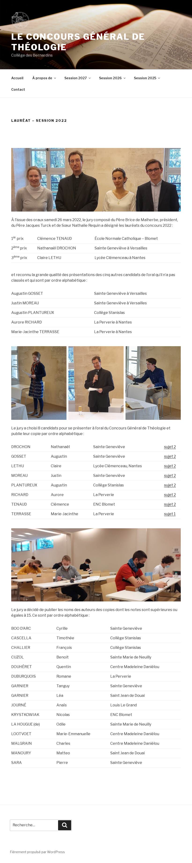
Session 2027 (75, 78)
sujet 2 (170, 447)
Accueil (17, 78)
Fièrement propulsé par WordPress (37, 852)
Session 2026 (110, 78)
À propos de (42, 78)
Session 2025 (145, 78)
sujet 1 (170, 514)
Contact (18, 89)
